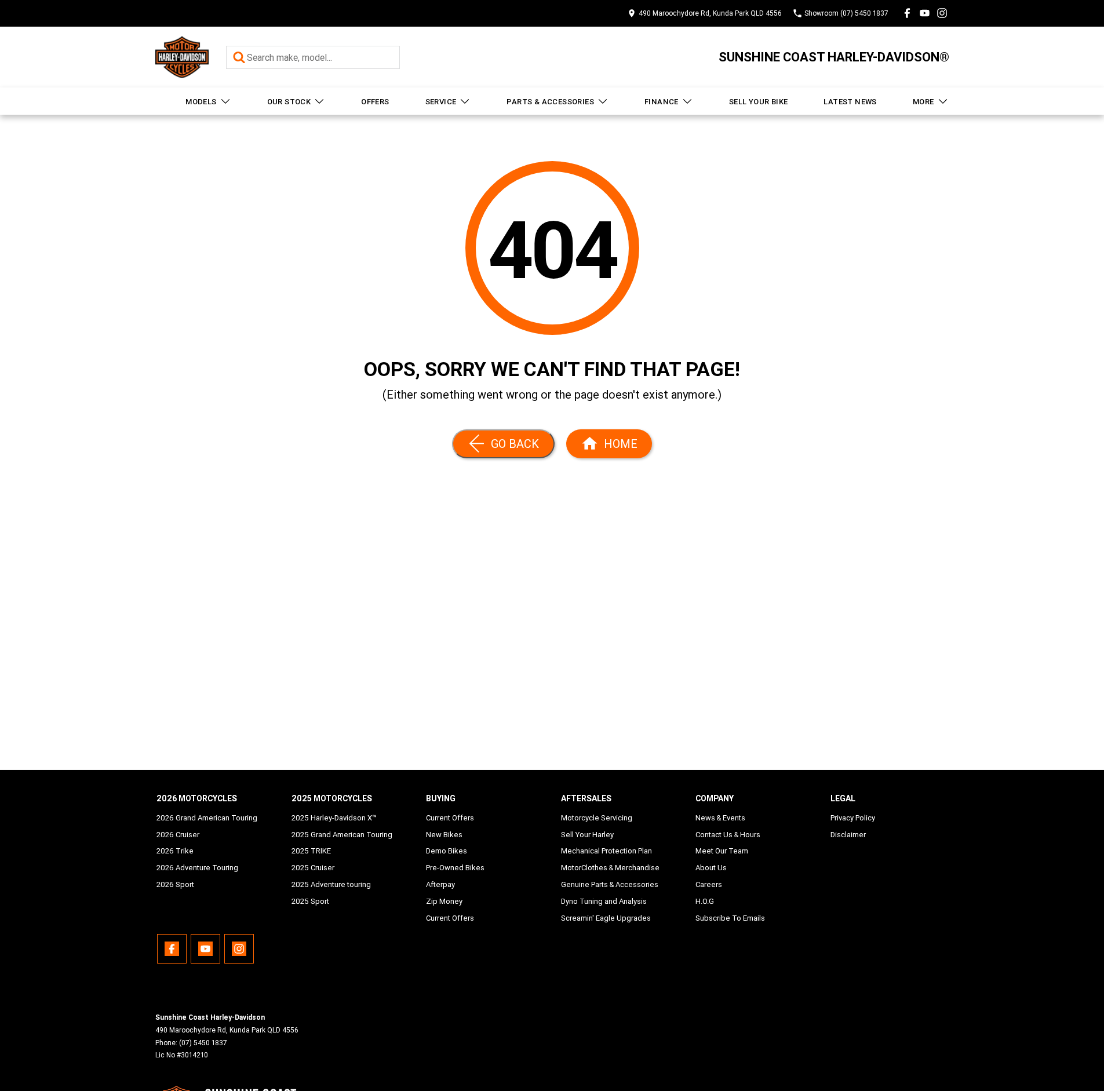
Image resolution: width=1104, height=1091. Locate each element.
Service (441, 102)
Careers (708, 884)
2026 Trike (175, 851)
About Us (711, 868)
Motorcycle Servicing (596, 818)
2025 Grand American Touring (342, 835)
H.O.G (704, 901)
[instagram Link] (942, 13)
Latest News (850, 102)
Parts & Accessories (550, 102)
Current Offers (450, 818)
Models (200, 102)
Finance (661, 102)
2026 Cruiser (177, 835)
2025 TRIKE (311, 851)
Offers (375, 102)
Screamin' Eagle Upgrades (606, 918)
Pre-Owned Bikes (455, 868)
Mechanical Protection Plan (606, 851)
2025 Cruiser (313, 868)
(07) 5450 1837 (203, 1042)
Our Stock (289, 102)
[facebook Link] (907, 13)
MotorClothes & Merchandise (610, 868)
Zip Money (444, 901)
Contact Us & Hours (727, 835)
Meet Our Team (721, 851)
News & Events (720, 818)
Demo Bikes (446, 851)
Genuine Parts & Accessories (609, 884)
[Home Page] (182, 57)
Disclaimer (848, 835)
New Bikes (444, 835)
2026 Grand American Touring (206, 818)
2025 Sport (310, 901)
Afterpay (440, 884)
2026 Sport (175, 884)
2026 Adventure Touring (197, 868)
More (923, 102)
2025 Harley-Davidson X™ (334, 818)
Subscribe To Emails (730, 918)
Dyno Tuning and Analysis (604, 901)
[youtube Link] (924, 13)
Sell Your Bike (758, 102)
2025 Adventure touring (331, 884)
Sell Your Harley (587, 835)
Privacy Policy (852, 818)
